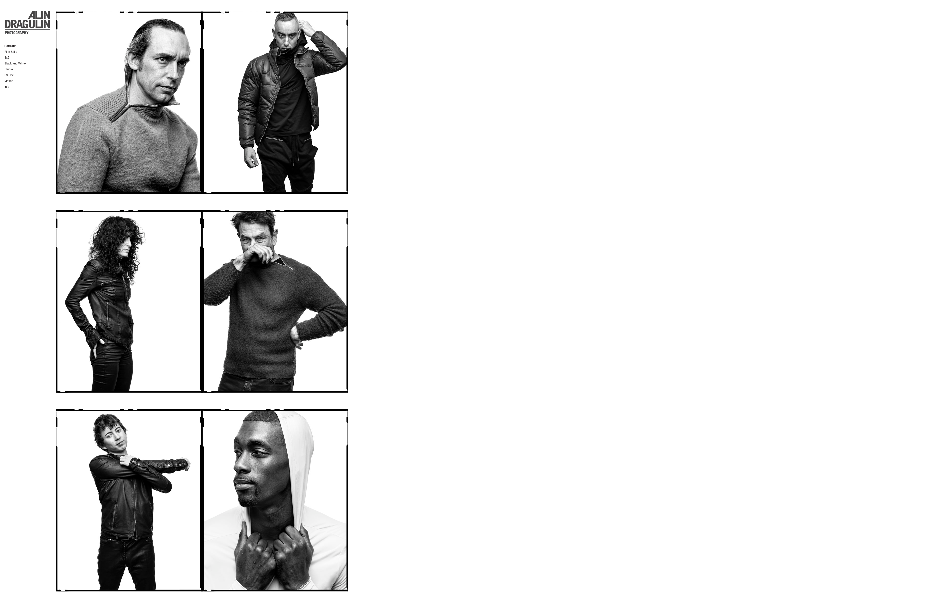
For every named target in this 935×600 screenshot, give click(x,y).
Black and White (15, 63)
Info (6, 87)
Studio (8, 69)
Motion (8, 81)
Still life (9, 75)
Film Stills (10, 52)
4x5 (6, 57)
